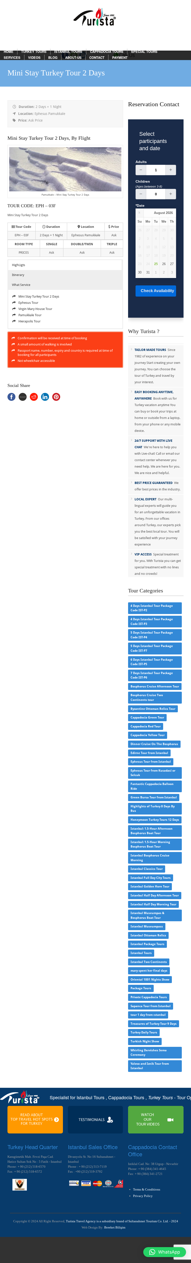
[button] (164, 1252)
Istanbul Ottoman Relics (148, 935)
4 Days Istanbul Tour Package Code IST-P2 (152, 608)
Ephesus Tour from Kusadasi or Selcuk (153, 773)
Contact (96, 57)
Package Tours (141, 988)
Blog (52, 57)
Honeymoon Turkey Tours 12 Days (155, 819)
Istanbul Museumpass (147, 926)
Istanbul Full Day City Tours (151, 878)
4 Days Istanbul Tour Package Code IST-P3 (152, 621)
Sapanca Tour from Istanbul (151, 1006)
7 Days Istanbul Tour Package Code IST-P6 (152, 675)
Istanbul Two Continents (149, 962)
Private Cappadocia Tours (149, 997)
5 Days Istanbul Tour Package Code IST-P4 (152, 635)
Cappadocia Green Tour (147, 717)
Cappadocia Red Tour (146, 726)
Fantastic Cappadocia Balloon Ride (152, 786)
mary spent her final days (149, 970)
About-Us (73, 57)
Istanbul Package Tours (147, 944)
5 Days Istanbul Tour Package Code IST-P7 (152, 648)
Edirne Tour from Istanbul (149, 753)
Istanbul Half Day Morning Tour (153, 904)
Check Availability (157, 291)
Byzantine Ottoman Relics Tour (153, 709)
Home (8, 51)
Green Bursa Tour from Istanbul (154, 797)
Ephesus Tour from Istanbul (151, 761)
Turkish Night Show (145, 1041)
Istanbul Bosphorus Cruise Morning (150, 858)
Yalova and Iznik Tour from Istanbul (150, 1066)
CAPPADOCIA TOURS (106, 51)
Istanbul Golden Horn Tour (150, 886)
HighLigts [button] (18, 265)
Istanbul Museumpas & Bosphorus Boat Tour (147, 915)
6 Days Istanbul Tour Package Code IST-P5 (152, 662)
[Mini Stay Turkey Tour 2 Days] (65, 190)
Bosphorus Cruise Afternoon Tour (155, 686)
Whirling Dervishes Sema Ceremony (149, 1053)
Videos (34, 57)
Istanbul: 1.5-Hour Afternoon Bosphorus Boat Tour (152, 831)
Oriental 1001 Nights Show (150, 979)
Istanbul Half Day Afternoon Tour (155, 895)
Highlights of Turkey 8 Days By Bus (153, 809)
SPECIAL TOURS (144, 51)
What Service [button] (21, 285)
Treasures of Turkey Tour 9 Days (154, 1023)
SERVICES (12, 57)
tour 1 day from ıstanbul (148, 1015)
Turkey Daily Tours (144, 1032)
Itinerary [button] (18, 275)
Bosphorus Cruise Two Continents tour (147, 697)
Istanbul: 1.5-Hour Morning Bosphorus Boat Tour (150, 844)
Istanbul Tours (68, 51)
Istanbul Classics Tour (147, 869)
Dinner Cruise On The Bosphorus (154, 744)
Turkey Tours (34, 51)
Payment (120, 57)
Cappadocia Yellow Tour (148, 735)
